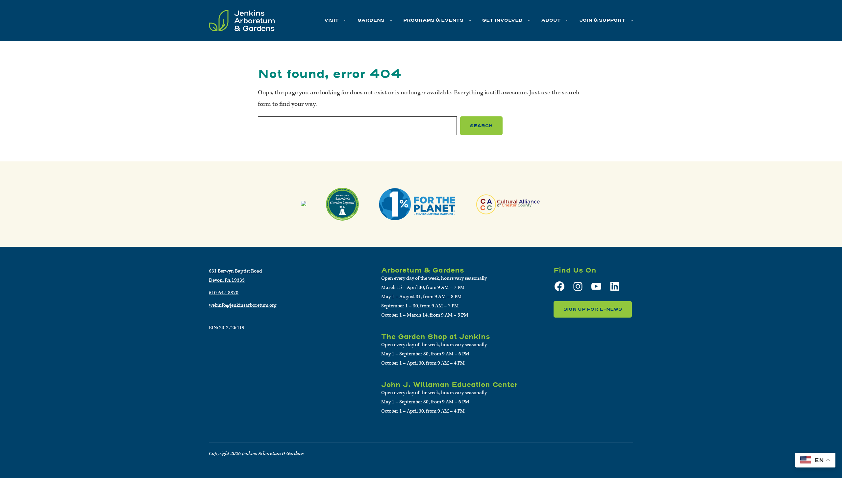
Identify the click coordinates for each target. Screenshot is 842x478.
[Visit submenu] (345, 20)
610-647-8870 (223, 293)
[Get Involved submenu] (529, 20)
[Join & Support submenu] (632, 20)
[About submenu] (567, 20)
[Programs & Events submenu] (470, 20)
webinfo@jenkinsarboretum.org (243, 305)
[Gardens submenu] (391, 20)
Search (481, 126)
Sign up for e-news (592, 309)
